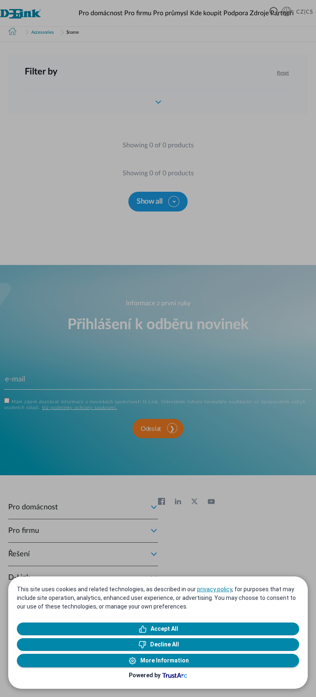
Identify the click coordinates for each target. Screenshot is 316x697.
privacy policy (214, 589)
